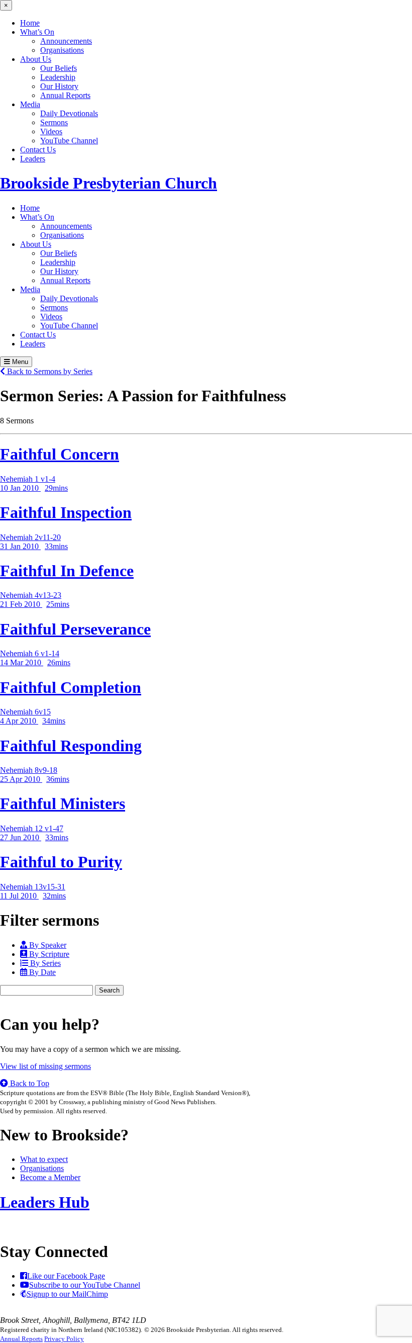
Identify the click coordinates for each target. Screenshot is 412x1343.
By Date (41, 972)
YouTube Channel (69, 140)
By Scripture (48, 954)
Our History (59, 86)
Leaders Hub (44, 1202)
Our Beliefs (58, 68)
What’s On (37, 32)
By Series (44, 963)
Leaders (32, 158)
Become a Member (50, 1177)
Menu (19, 362)
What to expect (44, 1159)
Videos (51, 131)
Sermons (54, 122)
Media (30, 104)
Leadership (57, 77)
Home (30, 23)
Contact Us (38, 149)
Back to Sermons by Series (48, 371)
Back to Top (28, 1083)
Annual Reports (65, 95)
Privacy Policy (64, 1338)
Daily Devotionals (69, 113)
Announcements (66, 41)
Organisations (62, 50)
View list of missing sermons (45, 1066)
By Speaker (46, 945)
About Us (35, 59)
